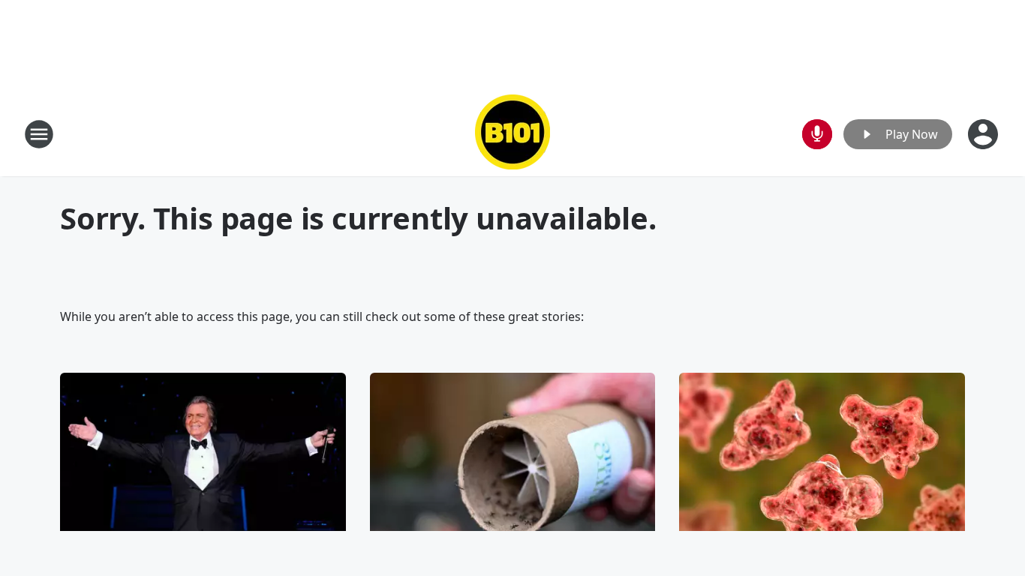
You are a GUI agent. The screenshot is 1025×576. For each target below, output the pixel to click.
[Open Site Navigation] (39, 134)
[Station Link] (512, 133)
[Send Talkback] (817, 134)
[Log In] (984, 134)
